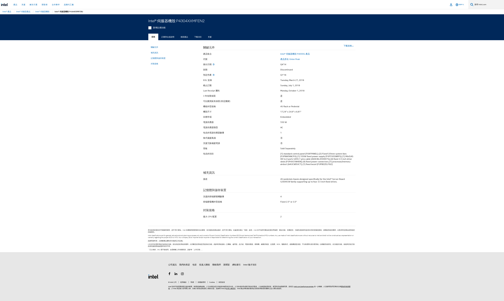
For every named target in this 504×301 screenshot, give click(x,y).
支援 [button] (23, 4)
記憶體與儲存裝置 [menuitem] (158, 58)
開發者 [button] (45, 4)
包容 (194, 264)
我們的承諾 (184, 264)
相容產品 (184, 37)
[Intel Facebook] (169, 274)
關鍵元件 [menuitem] (154, 47)
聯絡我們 (216, 264)
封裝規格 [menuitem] (154, 64)
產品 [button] (15, 4)
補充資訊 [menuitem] (154, 52)
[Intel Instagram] (182, 274)
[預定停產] (213, 75)
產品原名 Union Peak (290, 59)
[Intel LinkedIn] (176, 274)
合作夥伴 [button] (56, 4)
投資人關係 (204, 264)
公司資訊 (172, 264)
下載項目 (198, 37)
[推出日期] (213, 64)
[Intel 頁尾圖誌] (153, 276)
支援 (210, 37)
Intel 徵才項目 (249, 264)
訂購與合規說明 (167, 37)
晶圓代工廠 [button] (69, 4)
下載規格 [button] (347, 46)
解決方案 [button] (34, 4)
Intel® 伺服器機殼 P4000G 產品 (295, 54)
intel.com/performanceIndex (304, 286)
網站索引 (236, 264)
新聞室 (226, 264)
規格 (153, 37)
